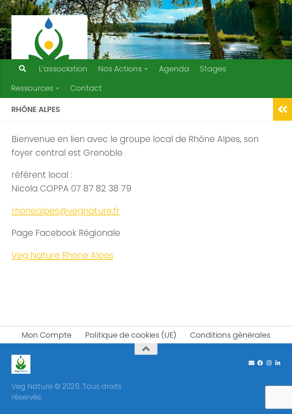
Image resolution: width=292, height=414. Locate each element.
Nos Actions (120, 68)
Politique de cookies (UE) (130, 335)
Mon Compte (46, 335)
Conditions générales (230, 335)
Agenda (174, 68)
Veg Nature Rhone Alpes (62, 255)
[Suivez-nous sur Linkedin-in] (278, 363)
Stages (213, 68)
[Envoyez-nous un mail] (251, 363)
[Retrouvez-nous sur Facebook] (260, 363)
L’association (63, 68)
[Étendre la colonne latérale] (282, 109)
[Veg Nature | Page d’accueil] (49, 53)
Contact (86, 88)
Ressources (32, 88)
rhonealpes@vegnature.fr (65, 211)
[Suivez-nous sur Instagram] (269, 363)
